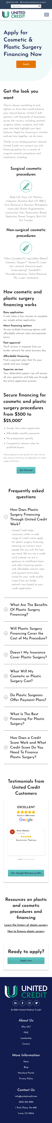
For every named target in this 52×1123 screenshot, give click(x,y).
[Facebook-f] (22, 1003)
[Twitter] (36, 1003)
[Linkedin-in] (15, 1003)
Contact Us (26, 1090)
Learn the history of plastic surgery (26, 925)
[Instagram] (29, 1003)
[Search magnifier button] (39, 6)
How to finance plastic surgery (26, 931)
